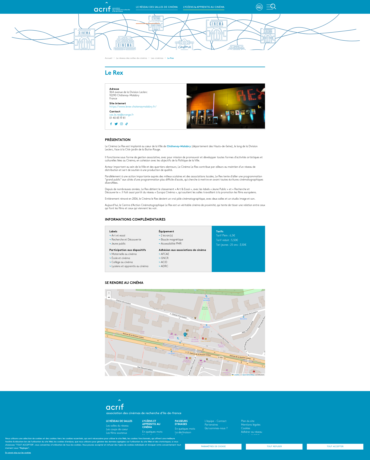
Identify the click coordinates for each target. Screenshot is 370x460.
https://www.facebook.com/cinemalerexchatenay (111, 124)
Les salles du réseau (117, 426)
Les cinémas (157, 58)
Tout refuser (274, 447)
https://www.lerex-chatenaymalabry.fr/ (132, 106)
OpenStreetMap (248, 374)
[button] (185, 335)
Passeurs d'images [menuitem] (148, 21)
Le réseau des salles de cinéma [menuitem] (157, 7)
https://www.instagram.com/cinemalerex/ (121, 124)
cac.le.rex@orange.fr (121, 115)
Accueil (108, 58)
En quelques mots (152, 432)
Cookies (245, 428)
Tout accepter (335, 447)
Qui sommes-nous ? (216, 428)
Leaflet (236, 374)
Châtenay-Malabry (179, 146)
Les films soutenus (116, 433)
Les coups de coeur (117, 429)
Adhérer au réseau (251, 432)
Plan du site (247, 421)
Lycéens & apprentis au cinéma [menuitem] (203, 7)
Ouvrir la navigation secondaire (271, 7)
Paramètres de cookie (213, 447)
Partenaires (211, 425)
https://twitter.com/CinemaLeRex (116, 124)
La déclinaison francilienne (183, 434)
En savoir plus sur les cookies (18, 453)
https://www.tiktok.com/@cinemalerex (126, 124)
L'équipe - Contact (215, 421)
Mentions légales (250, 425)
